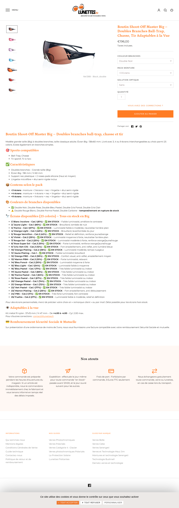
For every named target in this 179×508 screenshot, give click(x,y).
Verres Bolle (98, 440)
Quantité (123, 92)
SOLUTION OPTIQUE (128, 80)
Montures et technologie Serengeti (110, 455)
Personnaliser (113, 503)
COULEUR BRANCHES (128, 56)
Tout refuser (92, 503)
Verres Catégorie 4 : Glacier (63, 447)
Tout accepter (69, 503)
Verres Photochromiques (62, 440)
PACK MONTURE (126, 68)
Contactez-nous (14, 455)
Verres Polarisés (57, 444)
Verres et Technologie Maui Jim (108, 451)
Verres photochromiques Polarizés (66, 451)
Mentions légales (14, 444)
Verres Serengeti (100, 447)
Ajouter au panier (145, 114)
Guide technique (14, 451)
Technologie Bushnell (103, 459)
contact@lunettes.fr (43, 316)
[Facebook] (89, 485)
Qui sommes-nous (15, 440)
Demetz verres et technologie (107, 463)
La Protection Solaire (59, 455)
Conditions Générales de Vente (21, 447)
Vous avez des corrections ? (145, 105)
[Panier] (172, 10)
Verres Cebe (98, 444)
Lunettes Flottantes (59, 459)
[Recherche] (165, 10)
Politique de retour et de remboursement (18, 461)
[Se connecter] (159, 10)
